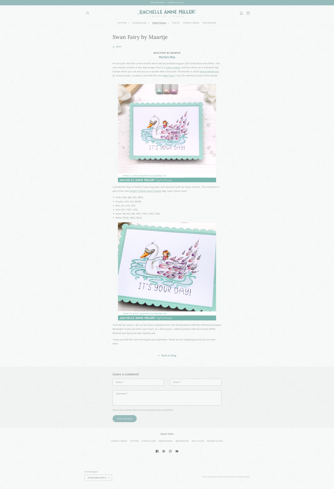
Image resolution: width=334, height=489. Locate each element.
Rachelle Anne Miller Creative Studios (221, 477)
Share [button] (118, 46)
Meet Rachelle (182, 440)
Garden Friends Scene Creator (145, 190)
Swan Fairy (168, 75)
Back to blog (169, 355)
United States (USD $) (97, 477)
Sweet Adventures (209, 71)
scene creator (173, 67)
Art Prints (134, 440)
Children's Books (119, 440)
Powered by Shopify (243, 477)
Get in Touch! (198, 440)
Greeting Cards (149, 440)
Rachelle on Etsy (215, 440)
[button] (88, 13)
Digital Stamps (166, 440)
